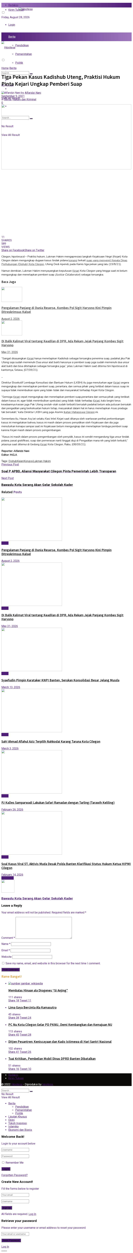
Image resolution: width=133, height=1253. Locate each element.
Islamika (13, 1126)
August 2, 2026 (10, 318)
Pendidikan (22, 45)
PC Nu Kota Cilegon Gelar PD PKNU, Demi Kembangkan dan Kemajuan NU (60, 1025)
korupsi (73, 260)
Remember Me (15, 1162)
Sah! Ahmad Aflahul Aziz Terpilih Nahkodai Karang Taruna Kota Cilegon (50, 742)
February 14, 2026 (12, 874)
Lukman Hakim (42, 461)
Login (11, 24)
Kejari (75, 271)
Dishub (12, 461)
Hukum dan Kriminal (24, 99)
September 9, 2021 (13, 96)
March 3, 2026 (10, 748)
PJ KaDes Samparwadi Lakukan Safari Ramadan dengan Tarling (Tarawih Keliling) (58, 803)
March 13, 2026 (10, 687)
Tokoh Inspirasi (17, 88)
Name (5, 944)
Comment (8, 937)
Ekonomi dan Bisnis (20, 1129)
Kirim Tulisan (16, 1078)
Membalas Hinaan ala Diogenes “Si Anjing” (38, 990)
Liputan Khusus (17, 1116)
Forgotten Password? (14, 1175)
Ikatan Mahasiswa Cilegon (79, 412)
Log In (32, 1214)
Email (5, 950)
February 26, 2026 (12, 809)
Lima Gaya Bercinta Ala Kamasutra (32, 1007)
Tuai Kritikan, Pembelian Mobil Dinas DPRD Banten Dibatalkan (52, 1059)
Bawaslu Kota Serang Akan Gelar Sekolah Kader (37, 898)
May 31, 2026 (9, 352)
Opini (11, 1120)
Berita (11, 36)
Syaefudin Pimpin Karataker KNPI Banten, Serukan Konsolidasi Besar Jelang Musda (60, 680)
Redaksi (13, 5)
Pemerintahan (23, 54)
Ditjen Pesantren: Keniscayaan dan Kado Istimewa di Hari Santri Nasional (60, 1042)
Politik (19, 62)
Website (6, 956)
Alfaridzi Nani (33, 92)
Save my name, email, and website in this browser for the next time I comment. (53, 963)
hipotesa (47, 1084)
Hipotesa (16, 1084)
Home (5, 68)
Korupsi (28, 461)
